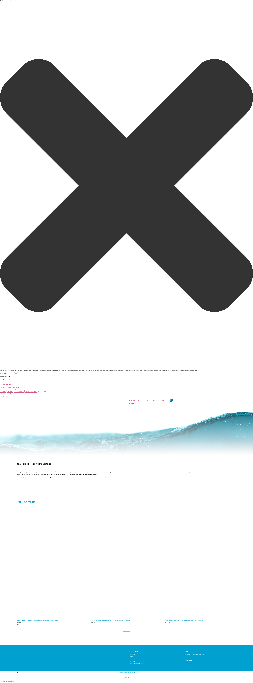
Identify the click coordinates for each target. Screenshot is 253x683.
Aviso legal (5, 396)
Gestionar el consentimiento (8, 681)
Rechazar (10, 391)
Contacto (131, 403)
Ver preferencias (19, 391)
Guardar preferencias (31, 391)
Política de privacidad (8, 395)
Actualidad (162, 400)
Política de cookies (7, 393)
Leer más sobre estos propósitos (11, 389)
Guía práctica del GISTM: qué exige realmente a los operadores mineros (184, 620)
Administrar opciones (8, 384)
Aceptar (3, 391)
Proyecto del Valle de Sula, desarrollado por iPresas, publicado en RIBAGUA (110, 620)
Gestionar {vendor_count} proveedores (12, 387)
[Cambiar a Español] (224, 402)
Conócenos (132, 400)
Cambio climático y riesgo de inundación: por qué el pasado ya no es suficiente (37, 620)
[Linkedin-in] (171, 400)
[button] (126, 186)
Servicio (139, 400)
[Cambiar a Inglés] (216, 402)
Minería (147, 400)
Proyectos (154, 400)
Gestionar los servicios (8, 385)
